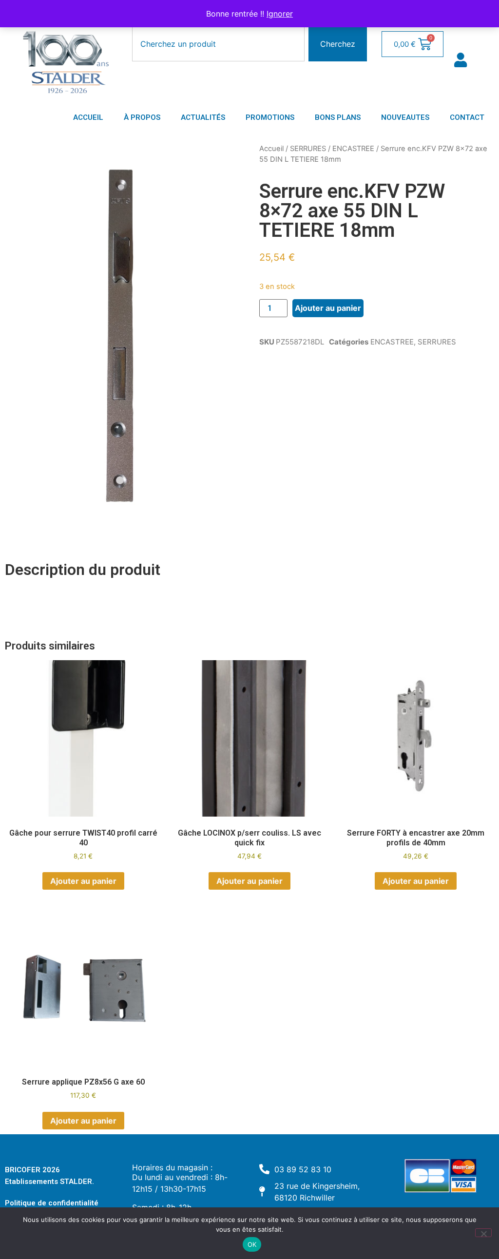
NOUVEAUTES (405, 117)
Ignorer (280, 14)
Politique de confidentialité (51, 1203)
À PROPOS (142, 117)
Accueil (271, 148)
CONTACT (467, 117)
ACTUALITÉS (203, 117)
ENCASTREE (353, 148)
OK (252, 1244)
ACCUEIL (88, 117)
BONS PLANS (338, 117)
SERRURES (308, 148)
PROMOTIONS (270, 117)
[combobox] (218, 43)
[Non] (483, 1232)
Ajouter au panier (328, 308)
